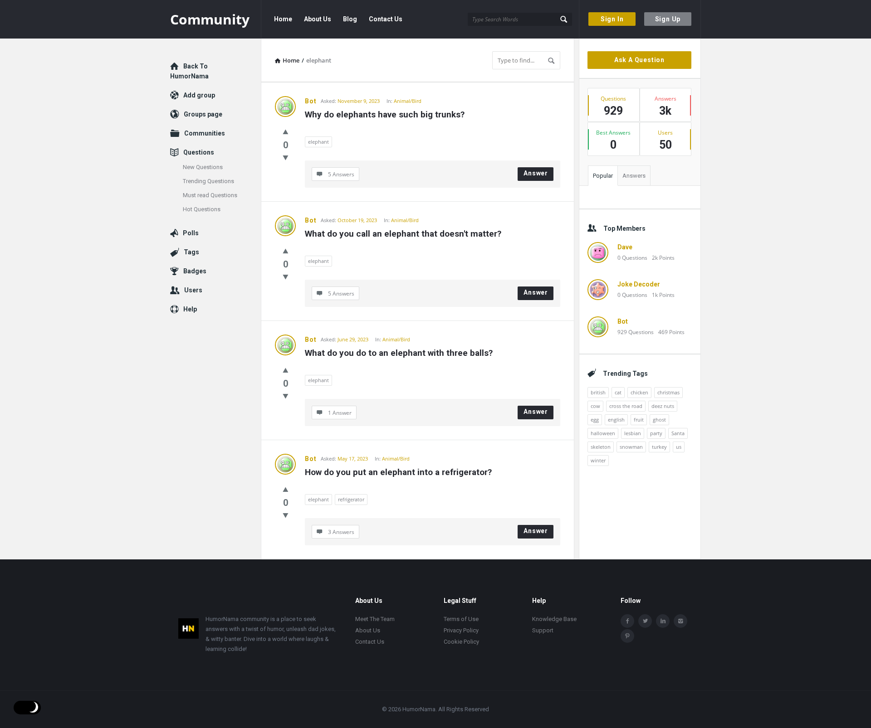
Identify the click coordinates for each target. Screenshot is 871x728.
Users (193, 290)
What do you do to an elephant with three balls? (399, 353)
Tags (191, 252)
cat (618, 392)
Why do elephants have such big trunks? (385, 114)
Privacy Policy (461, 630)
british (598, 392)
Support (542, 630)
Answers (634, 175)
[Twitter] (645, 621)
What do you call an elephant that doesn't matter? (403, 233)
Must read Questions (210, 195)
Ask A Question (639, 59)
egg (595, 419)
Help (190, 309)
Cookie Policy (461, 641)
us (678, 446)
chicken (639, 392)
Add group (199, 95)
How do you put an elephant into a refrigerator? (398, 472)
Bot (310, 101)
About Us (317, 19)
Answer (536, 173)
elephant (318, 141)
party (656, 433)
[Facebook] (627, 621)
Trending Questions (208, 181)
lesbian (632, 433)
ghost (659, 419)
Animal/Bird (407, 100)
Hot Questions (201, 209)
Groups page (203, 114)
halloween (603, 433)
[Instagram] (680, 621)
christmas (668, 392)
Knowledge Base (554, 619)
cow (595, 406)
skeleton (601, 446)
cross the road (625, 406)
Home (283, 19)
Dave (624, 247)
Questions (198, 152)
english (616, 419)
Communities (204, 133)
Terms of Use (461, 619)
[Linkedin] (663, 621)
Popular (603, 175)
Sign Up (668, 19)
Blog (350, 19)
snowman (631, 446)
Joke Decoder (638, 284)
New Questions (203, 167)
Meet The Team (375, 619)
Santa (678, 433)
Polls (191, 233)
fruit (639, 419)
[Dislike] (286, 157)
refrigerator (351, 499)
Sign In (612, 19)
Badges (194, 271)
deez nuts (662, 406)
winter (598, 460)
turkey (659, 446)
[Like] (286, 131)
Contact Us (385, 19)
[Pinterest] (627, 636)
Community (210, 19)
